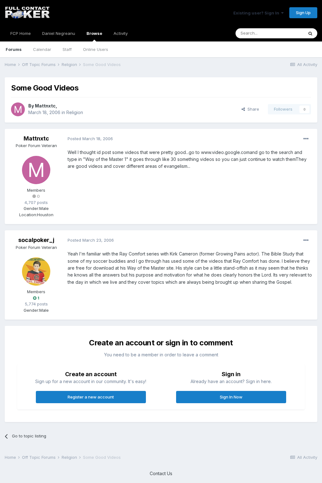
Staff (67, 49)
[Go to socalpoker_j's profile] (36, 271)
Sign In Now (231, 396)
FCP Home (20, 33)
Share (252, 109)
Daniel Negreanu (58, 33)
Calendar (42, 49)
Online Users (95, 49)
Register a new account (91, 396)
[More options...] (306, 139)
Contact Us (161, 473)
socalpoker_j (36, 240)
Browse (94, 33)
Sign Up (303, 12)
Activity (121, 33)
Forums (14, 49)
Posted (90, 138)
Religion (74, 112)
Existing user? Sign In (257, 12)
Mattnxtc (45, 105)
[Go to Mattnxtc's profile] (18, 109)
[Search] (310, 33)
